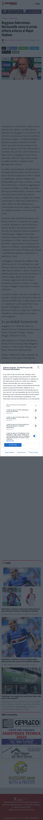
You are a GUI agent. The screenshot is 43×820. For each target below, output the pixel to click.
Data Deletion (9, 452)
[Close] (39, 368)
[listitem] (21, 405)
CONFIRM (13, 445)
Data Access (21, 452)
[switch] (35, 410)
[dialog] (21, 410)
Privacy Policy (33, 452)
